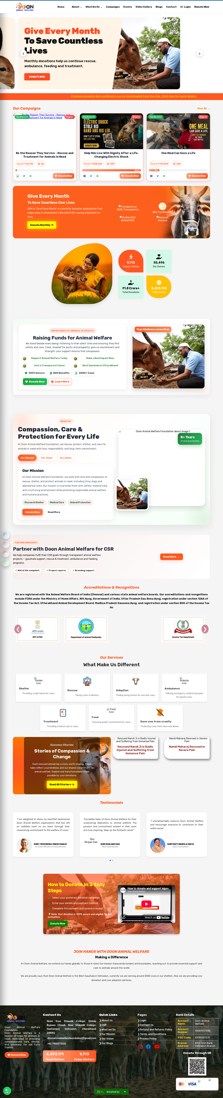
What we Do (108, 1029)
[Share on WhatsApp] (30, 176)
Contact (171, 6)
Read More (54, 512)
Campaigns (113, 6)
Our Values (65, 457)
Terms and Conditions (153, 1034)
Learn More (62, 381)
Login (187, 6)
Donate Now (201, 6)
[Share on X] (24, 176)
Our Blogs (107, 1043)
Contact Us (147, 1025)
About (75, 6)
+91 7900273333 (56, 1043)
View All (201, 108)
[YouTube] (5, 553)
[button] (110, 860)
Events (127, 6)
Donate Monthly (40, 225)
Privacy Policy (148, 1038)
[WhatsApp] (5, 562)
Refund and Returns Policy (156, 1029)
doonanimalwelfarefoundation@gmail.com (71, 1038)
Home (60, 6)
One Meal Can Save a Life (178, 153)
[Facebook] (5, 535)
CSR (103, 1025)
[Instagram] (5, 544)
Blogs (159, 6)
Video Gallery (144, 6)
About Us (107, 1020)
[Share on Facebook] (17, 176)
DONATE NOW (37, 76)
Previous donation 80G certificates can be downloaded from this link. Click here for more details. (76, 96)
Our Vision (46, 457)
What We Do (93, 6)
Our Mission (27, 457)
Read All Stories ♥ (60, 784)
